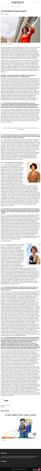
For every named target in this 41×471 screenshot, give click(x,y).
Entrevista (7, 6)
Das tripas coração (5, 437)
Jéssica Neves (6, 14)
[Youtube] (2, 2)
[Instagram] (4, 2)
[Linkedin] (6, 2)
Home (3, 6)
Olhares (11, 437)
